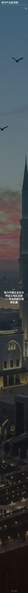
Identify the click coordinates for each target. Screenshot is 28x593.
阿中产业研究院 (10, 2)
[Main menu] (25, 9)
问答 (14, 289)
